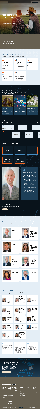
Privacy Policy (29, 407)
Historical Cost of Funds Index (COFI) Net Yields (22, 396)
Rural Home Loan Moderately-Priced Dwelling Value (22, 393)
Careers (34, 0)
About (5, 35)
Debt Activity (9, 394)
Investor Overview (10, 389)
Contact (37, 0)
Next (37, 122)
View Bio (31, 236)
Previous (35, 122)
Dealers (9, 396)
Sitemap (36, 407)
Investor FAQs (10, 403)
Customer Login (35, 2)
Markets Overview (4, 389)
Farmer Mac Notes (10, 395)
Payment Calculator (23, 388)
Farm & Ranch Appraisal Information (22, 391)
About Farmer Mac (29, 388)
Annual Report (16, 396)
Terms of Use (33, 407)
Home (2, 35)
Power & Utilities (4, 394)
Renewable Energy (4, 395)
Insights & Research (16, 391)
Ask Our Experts (4, 208)
